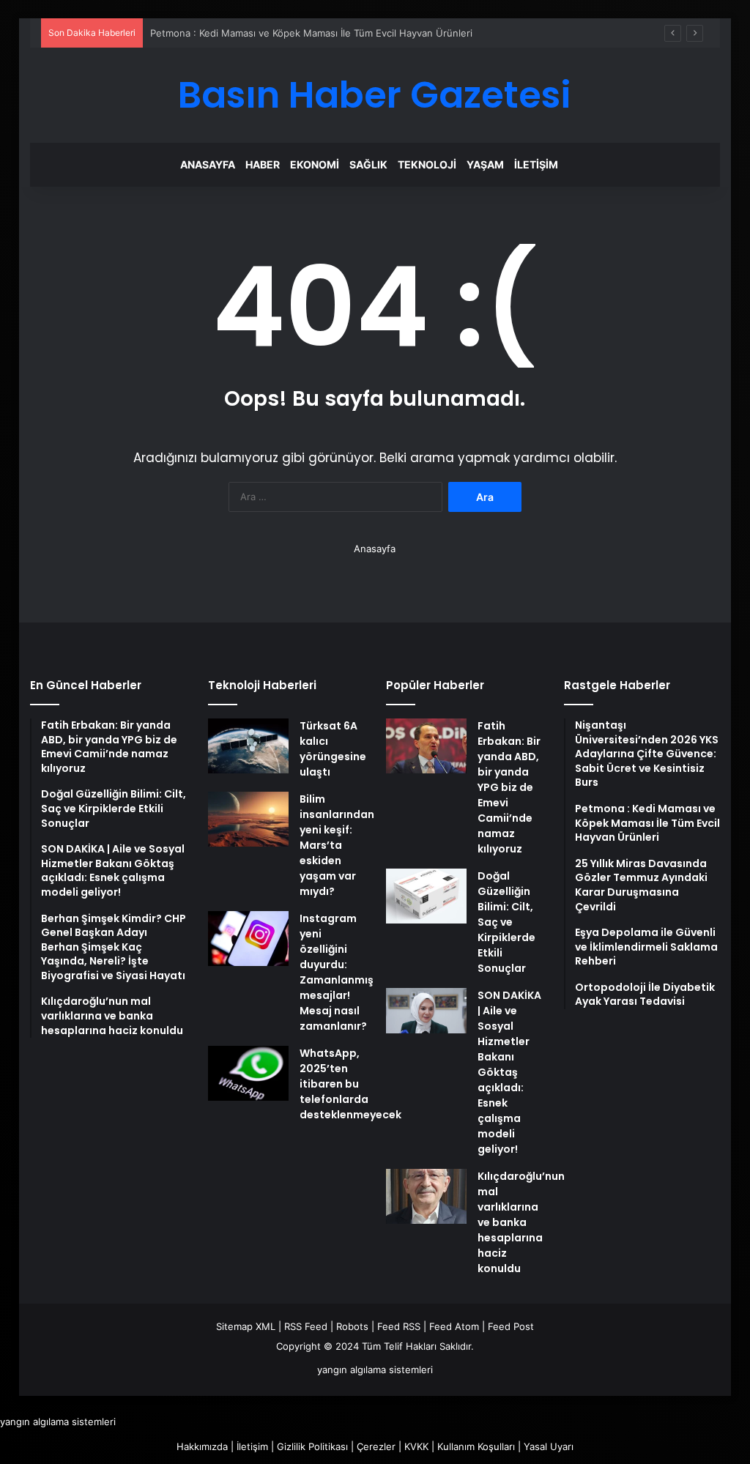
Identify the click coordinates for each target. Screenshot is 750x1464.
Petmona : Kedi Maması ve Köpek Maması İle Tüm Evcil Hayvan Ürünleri (311, 33)
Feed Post (511, 1326)
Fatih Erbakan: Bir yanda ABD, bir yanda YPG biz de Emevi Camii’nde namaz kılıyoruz (509, 787)
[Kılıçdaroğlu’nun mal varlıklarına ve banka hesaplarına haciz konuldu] (426, 1196)
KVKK (416, 1446)
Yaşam (485, 164)
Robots (352, 1326)
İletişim (536, 164)
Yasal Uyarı (548, 1446)
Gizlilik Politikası (312, 1446)
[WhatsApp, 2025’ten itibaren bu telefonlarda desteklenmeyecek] (248, 1073)
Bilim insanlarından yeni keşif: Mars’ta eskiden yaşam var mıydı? (337, 845)
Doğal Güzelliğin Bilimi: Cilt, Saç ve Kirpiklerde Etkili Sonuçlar (506, 922)
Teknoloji (427, 164)
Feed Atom (454, 1326)
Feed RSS (398, 1326)
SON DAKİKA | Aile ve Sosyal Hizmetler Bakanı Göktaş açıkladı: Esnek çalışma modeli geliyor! (509, 1072)
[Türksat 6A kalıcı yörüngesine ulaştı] (248, 745)
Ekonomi (314, 164)
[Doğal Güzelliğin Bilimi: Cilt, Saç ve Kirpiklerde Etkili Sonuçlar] (426, 896)
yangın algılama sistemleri (375, 1369)
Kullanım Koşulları (476, 1446)
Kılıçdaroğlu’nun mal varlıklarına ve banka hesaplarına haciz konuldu (521, 1222)
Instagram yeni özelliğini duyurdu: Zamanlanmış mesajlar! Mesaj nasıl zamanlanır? (337, 972)
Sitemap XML (245, 1326)
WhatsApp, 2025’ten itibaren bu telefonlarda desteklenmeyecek (350, 1084)
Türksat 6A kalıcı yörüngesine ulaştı (333, 748)
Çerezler (376, 1446)
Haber (262, 164)
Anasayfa (207, 164)
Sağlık (368, 164)
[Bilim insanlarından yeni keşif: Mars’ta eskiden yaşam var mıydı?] (248, 819)
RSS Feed (305, 1326)
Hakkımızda (202, 1446)
